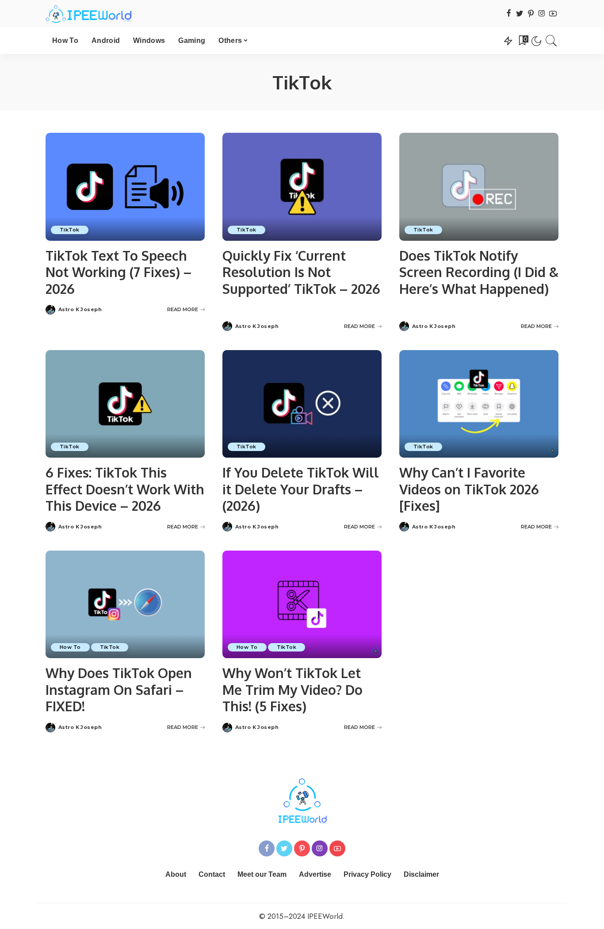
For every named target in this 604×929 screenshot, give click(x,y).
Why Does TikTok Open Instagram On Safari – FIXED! (119, 689)
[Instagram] (541, 14)
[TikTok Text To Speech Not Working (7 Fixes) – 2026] (125, 186)
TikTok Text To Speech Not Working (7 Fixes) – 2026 (118, 272)
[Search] (551, 40)
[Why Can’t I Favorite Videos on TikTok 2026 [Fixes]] (478, 404)
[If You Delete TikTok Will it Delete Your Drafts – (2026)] (302, 404)
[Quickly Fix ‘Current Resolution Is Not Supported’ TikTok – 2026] (302, 186)
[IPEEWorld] (89, 13)
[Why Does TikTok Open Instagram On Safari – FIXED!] (125, 604)
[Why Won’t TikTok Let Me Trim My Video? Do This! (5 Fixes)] (302, 604)
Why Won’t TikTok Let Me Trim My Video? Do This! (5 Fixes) (292, 689)
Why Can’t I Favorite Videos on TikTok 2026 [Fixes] (469, 489)
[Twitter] (519, 14)
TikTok (70, 230)
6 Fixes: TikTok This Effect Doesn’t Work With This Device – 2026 (125, 489)
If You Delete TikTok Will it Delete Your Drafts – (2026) (300, 489)
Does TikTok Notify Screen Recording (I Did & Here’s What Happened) (478, 272)
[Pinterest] (530, 14)
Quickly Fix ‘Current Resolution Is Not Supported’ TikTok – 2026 (301, 272)
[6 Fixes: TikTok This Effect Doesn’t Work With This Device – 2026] (125, 404)
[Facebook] (508, 14)
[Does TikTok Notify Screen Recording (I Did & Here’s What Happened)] (478, 186)
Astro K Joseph (80, 309)
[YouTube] (552, 14)
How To (70, 647)
